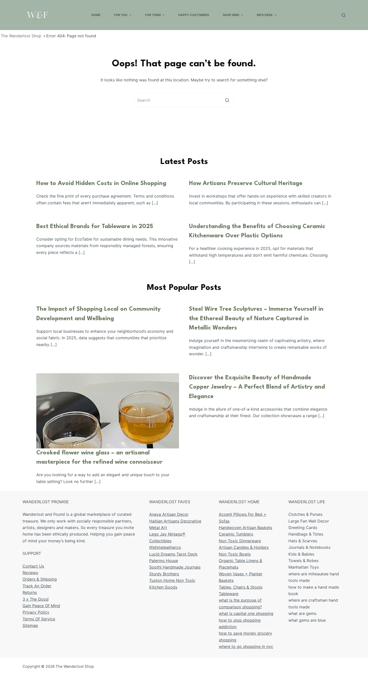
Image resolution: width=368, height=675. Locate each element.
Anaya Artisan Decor (169, 514)
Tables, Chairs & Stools (240, 587)
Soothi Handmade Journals (175, 567)
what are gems (302, 613)
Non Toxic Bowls (235, 554)
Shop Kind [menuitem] (231, 15)
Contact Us (33, 566)
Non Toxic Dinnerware (240, 540)
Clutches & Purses (305, 514)
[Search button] (227, 100)
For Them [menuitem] (153, 15)
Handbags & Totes (305, 534)
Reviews (30, 572)
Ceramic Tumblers (236, 534)
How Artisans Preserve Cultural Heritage (245, 184)
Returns (30, 592)
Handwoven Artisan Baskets (245, 527)
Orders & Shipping (40, 579)
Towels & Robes (303, 560)
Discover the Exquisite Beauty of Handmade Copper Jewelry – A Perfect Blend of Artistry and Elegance (257, 387)
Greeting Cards (302, 527)
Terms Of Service (39, 618)
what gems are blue (307, 620)
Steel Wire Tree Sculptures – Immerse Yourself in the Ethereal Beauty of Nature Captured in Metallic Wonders (256, 318)
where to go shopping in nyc (246, 646)
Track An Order (37, 585)
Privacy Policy (36, 612)
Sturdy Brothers (164, 573)
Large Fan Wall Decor (308, 521)
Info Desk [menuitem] (265, 15)
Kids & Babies (301, 554)
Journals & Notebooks (309, 547)
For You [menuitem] (120, 15)
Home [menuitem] (95, 15)
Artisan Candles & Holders (244, 547)
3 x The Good (36, 599)
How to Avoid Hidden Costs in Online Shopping (101, 184)
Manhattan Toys (303, 567)
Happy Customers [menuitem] (193, 15)
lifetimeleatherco (165, 547)
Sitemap (30, 625)
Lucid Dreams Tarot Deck (173, 554)
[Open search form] (343, 15)
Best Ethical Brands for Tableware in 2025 (94, 227)
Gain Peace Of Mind (41, 605)
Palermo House (163, 560)
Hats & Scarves (302, 540)
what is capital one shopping (246, 613)
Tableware (228, 593)
